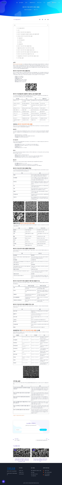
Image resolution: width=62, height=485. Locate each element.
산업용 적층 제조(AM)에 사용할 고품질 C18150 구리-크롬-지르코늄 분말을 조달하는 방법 (22, 460)
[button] (59, 2)
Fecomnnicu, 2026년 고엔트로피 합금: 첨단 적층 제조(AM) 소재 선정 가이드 (40, 460)
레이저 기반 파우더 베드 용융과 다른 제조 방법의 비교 (28, 51)
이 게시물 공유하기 (21, 28)
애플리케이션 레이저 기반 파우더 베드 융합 (25, 47)
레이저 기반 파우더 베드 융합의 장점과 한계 (26, 49)
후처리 (20, 42)
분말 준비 (21, 38)
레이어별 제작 (21, 40)
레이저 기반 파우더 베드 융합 (25, 124)
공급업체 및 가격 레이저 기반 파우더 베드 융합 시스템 (28, 55)
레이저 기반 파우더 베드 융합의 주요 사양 (26, 53)
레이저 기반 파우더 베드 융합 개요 (24, 32)
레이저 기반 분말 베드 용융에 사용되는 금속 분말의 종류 (28, 34)
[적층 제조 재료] (3, 2)
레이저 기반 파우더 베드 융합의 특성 (24, 46)
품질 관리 (21, 44)
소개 (18, 30)
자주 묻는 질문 (21, 57)
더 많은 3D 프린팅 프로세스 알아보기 (18, 415)
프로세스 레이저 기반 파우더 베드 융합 (25, 36)
